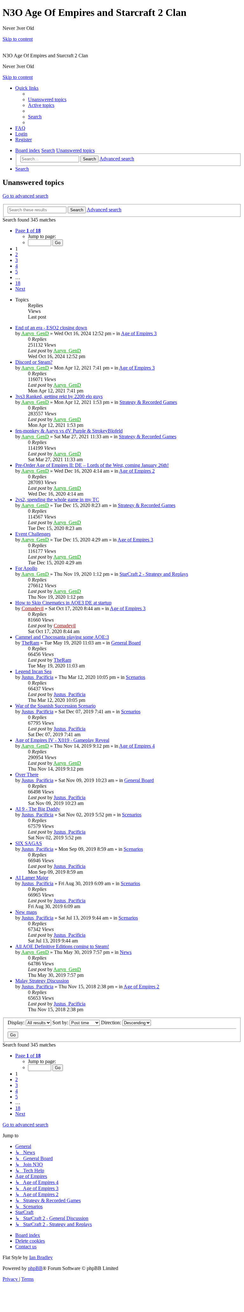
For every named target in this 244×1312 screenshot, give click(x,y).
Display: (17, 1022)
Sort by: (61, 1022)
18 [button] (17, 283)
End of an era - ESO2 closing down (51, 327)
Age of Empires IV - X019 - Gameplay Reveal (62, 740)
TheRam (30, 642)
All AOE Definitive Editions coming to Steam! (62, 946)
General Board (126, 642)
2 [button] (16, 254)
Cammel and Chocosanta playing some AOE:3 (62, 637)
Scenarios (135, 677)
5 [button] (16, 271)
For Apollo (26, 568)
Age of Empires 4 (137, 746)
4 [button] (16, 266)
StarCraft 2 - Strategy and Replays (153, 574)
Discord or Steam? (33, 362)
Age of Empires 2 (137, 471)
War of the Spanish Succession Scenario (55, 706)
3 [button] (16, 260)
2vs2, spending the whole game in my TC (57, 499)
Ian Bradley (41, 1257)
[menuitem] (47, 99)
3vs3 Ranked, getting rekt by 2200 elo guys (59, 396)
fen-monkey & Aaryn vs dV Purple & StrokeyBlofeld (69, 431)
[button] (28, 230)
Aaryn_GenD (35, 333)
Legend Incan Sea (33, 671)
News (126, 952)
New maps (26, 912)
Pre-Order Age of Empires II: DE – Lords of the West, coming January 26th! (92, 465)
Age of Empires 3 (139, 333)
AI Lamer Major (31, 877)
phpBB (35, 1268)
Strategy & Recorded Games (148, 402)
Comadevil (33, 608)
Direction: (111, 1022)
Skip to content (18, 39)
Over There (26, 774)
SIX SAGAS (28, 843)
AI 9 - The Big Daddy (37, 809)
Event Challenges (33, 534)
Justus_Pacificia (37, 677)
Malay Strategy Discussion (42, 981)
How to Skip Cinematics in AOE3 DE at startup (63, 602)
